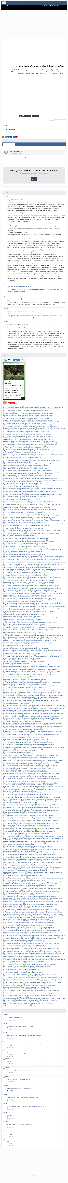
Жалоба (5, 125)
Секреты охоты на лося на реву (15, 199)
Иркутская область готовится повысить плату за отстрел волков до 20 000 (26, 1044)
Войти (34, 179)
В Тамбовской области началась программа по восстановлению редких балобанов (28, 1062)
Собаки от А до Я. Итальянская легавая (17, 324)
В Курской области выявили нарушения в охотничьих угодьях (22, 1097)
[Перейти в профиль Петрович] (6, 1014)
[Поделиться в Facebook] (8, 137)
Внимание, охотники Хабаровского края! (17, 1133)
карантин (9, 1115)
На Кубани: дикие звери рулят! (15, 1017)
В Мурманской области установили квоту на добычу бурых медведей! (24, 1070)
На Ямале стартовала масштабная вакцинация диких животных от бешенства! (26, 1106)
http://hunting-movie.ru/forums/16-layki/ (54, 73)
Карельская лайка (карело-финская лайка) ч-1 (19, 286)
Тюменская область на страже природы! (17, 1053)
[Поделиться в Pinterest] (16, 137)
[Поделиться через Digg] (11, 137)
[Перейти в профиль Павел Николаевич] (6, 152)
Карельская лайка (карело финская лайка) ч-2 (19, 299)
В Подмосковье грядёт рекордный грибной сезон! (19, 1124)
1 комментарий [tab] (8, 145)
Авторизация (50, 120)
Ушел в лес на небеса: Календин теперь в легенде (20, 1026)
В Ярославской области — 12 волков (16, 1142)
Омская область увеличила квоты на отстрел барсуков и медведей (24, 1035)
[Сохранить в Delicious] (14, 137)
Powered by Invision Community (34, 1177)
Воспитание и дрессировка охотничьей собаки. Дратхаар (21, 311)
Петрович (11, 1019)
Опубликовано (16, 153)
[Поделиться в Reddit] (3, 137)
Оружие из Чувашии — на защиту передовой (18, 1079)
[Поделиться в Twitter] (6, 137)
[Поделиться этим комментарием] (63, 151)
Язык (33, 1175)
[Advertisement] (21, 25)
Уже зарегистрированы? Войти (52, 5)
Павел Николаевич (14, 151)
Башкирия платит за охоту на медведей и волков (19, 1088)
